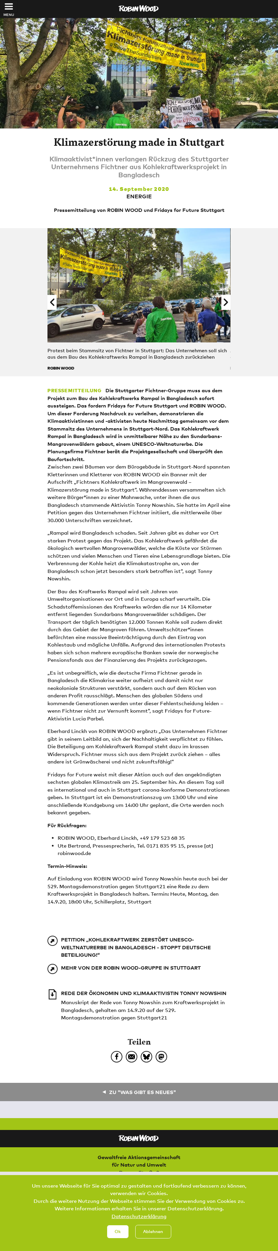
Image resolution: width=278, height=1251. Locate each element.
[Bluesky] (146, 1057)
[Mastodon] (161, 1057)
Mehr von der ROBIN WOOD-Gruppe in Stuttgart (131, 968)
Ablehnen (153, 1231)
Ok (118, 1231)
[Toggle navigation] (9, 6)
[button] (52, 302)
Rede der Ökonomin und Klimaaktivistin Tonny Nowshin (143, 993)
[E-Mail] (131, 1057)
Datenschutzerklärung (139, 1216)
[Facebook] (116, 1057)
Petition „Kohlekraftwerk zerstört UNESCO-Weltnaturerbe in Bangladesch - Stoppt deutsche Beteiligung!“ (136, 947)
